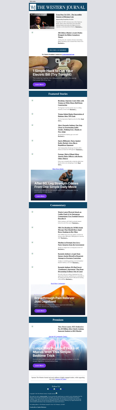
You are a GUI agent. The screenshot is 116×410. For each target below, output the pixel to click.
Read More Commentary (58, 283)
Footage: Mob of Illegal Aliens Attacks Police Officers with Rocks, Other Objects (70, 156)
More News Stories (58, 169)
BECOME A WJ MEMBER (58, 50)
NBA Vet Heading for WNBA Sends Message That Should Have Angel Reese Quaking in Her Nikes (70, 230)
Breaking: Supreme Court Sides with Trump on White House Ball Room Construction (71, 103)
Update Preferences (41, 407)
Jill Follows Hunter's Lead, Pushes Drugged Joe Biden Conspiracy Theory (70, 35)
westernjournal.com (68, 54)
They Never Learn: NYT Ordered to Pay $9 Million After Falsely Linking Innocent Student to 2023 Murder (71, 329)
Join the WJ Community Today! (58, 336)
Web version (33, 1)
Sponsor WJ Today (60, 379)
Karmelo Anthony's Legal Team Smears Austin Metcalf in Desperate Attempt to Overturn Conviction (70, 256)
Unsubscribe (33, 407)
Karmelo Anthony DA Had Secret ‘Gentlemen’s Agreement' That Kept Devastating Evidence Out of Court (70, 269)
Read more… (78, 26)
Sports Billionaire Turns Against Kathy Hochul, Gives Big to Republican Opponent (69, 143)
